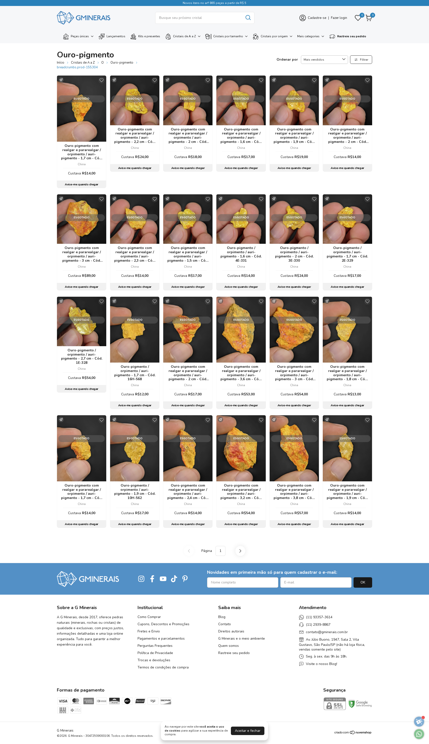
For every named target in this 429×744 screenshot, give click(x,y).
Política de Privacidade (155, 653)
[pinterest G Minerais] (184, 579)
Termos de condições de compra (163, 667)
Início (60, 62)
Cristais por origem (274, 36)
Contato (224, 624)
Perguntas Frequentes (155, 645)
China (82, 164)
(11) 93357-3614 (319, 617)
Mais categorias (308, 36)
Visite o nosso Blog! (321, 663)
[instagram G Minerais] (141, 579)
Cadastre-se (317, 18)
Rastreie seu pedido (351, 36)
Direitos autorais (231, 631)
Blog (221, 617)
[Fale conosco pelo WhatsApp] (419, 734)
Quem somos (228, 645)
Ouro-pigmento (121, 62)
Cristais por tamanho (228, 36)
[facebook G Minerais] (152, 579)
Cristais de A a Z (184, 36)
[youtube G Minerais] (163, 579)
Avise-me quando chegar (81, 184)
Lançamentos (116, 36)
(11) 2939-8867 (318, 624)
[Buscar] (248, 17)
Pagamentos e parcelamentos (161, 638)
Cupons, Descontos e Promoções (163, 624)
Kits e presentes (149, 36)
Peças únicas (80, 36)
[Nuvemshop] (353, 733)
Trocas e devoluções (154, 660)
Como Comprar (149, 617)
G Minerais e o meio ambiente (241, 638)
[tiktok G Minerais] (174, 579)
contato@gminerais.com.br (327, 632)
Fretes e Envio (149, 631)
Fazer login (339, 18)
